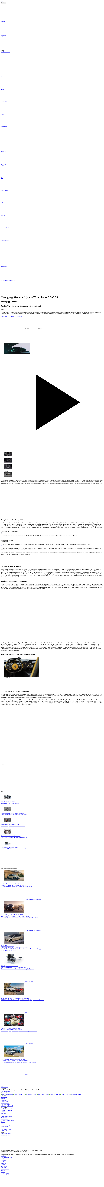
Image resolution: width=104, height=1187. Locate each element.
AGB (2, 1114)
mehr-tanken (4, 1166)
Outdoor (3, 1170)
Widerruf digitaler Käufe (7, 1106)
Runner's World (5, 1173)
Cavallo (3, 1161)
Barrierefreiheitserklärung (7, 1120)
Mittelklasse (4, 126)
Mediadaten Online (5, 1133)
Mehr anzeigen (4, 1087)
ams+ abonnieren (5, 1103)
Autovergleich (4, 1101)
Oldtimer (3, 203)
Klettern (3, 1164)
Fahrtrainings (4, 1097)
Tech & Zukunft (5, 227)
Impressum (3, 1113)
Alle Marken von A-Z (6, 1109)
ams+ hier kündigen (6, 1104)
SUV (2, 139)
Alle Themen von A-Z (6, 1110)
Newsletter (3, 1100)
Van (2, 178)
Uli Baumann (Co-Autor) (15, 316)
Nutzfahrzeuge (4, 190)
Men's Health (4, 1167)
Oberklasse (3, 151)
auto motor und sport (6, 1125)
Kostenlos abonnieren (6, 1091)
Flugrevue (3, 1163)
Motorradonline (5, 1169)
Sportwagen (4, 164)
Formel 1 (3, 89)
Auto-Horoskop (5, 240)
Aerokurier (3, 1156)
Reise (2, 165)
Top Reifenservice (5, 52)
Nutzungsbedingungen (6, 1116)
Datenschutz (4, 1117)
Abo (2, 36)
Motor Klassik (4, 1126)
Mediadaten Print (5, 1135)
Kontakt (3, 1111)
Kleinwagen (4, 101)
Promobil (3, 1172)
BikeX (2, 1158)
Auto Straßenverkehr (6, 1129)
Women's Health (5, 1175)
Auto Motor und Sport (6, 1157)
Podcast (3, 1098)
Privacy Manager (5, 1119)
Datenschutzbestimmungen (7, 545)
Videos (2, 76)
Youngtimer (4, 1127)
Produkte (3, 3)
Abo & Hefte (4, 1130)
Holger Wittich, (5, 316)
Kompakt (3, 114)
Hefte (2, 1)
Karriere (3, 1122)
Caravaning (4, 1160)
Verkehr (3, 215)
